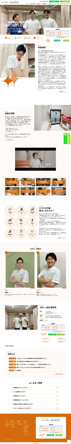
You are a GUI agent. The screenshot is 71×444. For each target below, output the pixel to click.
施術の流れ (61, 338)
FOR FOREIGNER (32, 3)
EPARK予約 (65, 1)
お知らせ (6, 425)
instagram (28, 37)
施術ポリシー (20, 422)
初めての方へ (46, 338)
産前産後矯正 (26, 431)
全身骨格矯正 (26, 427)
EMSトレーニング (26, 434)
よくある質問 (7, 424)
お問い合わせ (61, 341)
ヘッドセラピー (26, 433)
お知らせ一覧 (59, 373)
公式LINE (18, 37)
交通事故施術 (26, 425)
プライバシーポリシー (8, 440)
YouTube (9, 37)
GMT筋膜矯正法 (20, 424)
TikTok (38, 37)
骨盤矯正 (25, 428)
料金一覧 (46, 341)
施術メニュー (51, 3)
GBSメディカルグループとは (65, 3)
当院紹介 (39, 3)
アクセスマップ (56, 3)
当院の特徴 (45, 3)
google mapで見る (9, 345)
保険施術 (25, 422)
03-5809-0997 (44, 1)
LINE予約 (54, 1)
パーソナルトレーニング (28, 424)
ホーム (27, 3)
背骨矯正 (25, 430)
